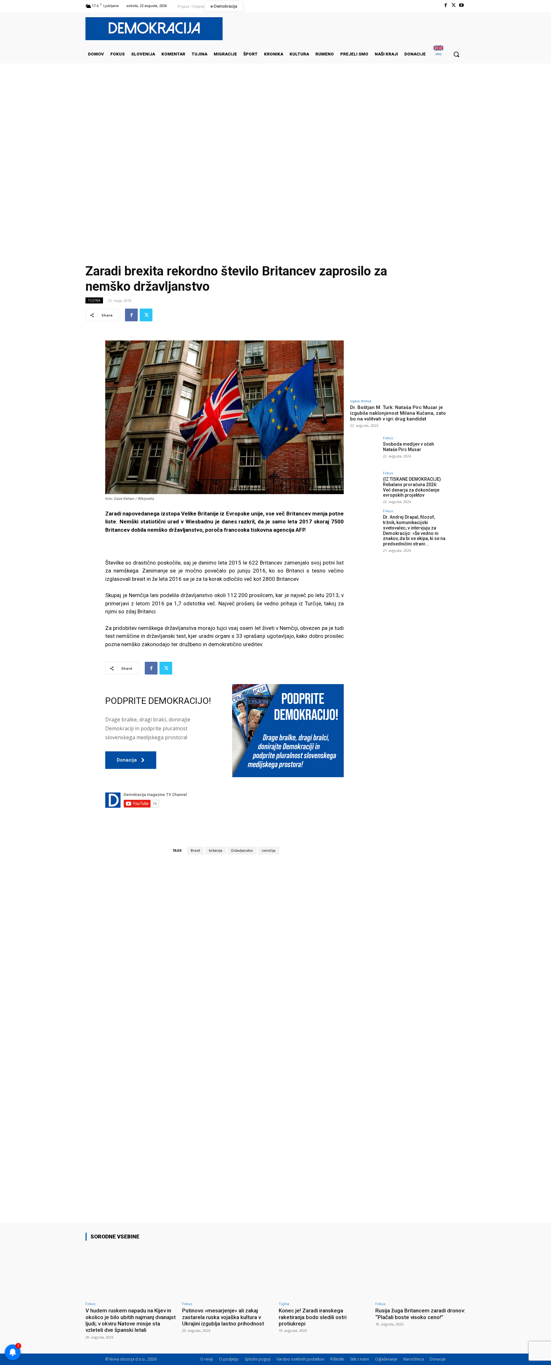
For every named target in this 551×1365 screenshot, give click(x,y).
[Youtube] (462, 5)
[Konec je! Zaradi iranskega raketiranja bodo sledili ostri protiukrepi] (324, 1272)
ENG (439, 54)
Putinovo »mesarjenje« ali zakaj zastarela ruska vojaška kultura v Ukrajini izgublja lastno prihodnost (223, 1317)
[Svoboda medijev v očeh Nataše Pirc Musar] (364, 450)
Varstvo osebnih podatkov (300, 1359)
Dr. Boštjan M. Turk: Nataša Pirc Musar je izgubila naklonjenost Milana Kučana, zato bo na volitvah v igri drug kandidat (398, 413)
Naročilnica (413, 1359)
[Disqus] (224, 948)
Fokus (388, 438)
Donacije (438, 1359)
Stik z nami (359, 1359)
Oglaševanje (386, 1359)
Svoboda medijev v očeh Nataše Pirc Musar (408, 447)
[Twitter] (454, 5)
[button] (456, 54)
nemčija (269, 851)
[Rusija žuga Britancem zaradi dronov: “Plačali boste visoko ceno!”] (420, 1272)
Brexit (195, 851)
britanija (215, 851)
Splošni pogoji (257, 1359)
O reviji (206, 1359)
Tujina (94, 300)
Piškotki (337, 1359)
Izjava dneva (360, 401)
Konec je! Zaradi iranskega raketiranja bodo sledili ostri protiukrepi (313, 1317)
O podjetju (229, 1359)
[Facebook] (445, 5)
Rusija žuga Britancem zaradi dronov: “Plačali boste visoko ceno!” (420, 1313)
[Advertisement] (275, 127)
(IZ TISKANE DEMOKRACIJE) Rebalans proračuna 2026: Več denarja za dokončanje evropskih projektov (412, 487)
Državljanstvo (242, 851)
